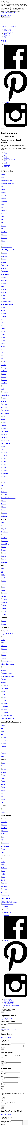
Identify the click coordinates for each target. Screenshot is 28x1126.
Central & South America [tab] (10, 159)
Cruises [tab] (5, 160)
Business (3, 1071)
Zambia (3, 510)
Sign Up (13, 26)
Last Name (3, 1061)
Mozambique (5, 395)
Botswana (4, 238)
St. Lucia (3, 467)
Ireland (3, 353)
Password (3, 1026)
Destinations (7, 33)
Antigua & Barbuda (7, 183)
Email (2, 1076)
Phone (2, 1086)
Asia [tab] (5, 155)
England (3, 316)
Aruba (3, 189)
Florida (3, 328)
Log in (2, 1027)
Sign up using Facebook (7, 1037)
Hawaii (3, 347)
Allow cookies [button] (8, 14)
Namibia (3, 401)
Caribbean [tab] (6, 158)
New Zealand (5, 413)
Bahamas (4, 201)
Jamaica (3, 365)
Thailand (4, 492)
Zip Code (3, 1084)
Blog (5, 36)
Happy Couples (7, 35)
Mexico (3, 389)
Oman (3, 419)
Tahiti (2, 486)
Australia (4, 195)
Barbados (4, 214)
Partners (6, 906)
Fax (1, 1088)
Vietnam (3, 504)
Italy (2, 359)
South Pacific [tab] (7, 165)
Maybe (4, 1100)
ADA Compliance (8, 1003)
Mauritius (4, 383)
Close (2, 129)
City (2, 1081)
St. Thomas (4, 480)
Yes (3, 1097)
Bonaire (3, 226)
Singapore (4, 437)
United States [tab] (7, 166)
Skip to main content (6, 15)
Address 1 (3, 1078)
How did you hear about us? (8, 1103)
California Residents (9, 1001)
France (3, 334)
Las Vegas (4, 371)
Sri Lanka (4, 455)
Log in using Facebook (6, 1019)
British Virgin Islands (7, 250)
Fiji (2, 322)
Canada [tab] (5, 156)
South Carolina (5, 443)
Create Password (5, 1045)
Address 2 (3, 1080)
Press (5, 911)
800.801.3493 (4, 26)
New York (4, 407)
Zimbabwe (4, 516)
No (3, 1099)
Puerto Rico (4, 431)
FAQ (5, 37)
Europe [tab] (5, 162)
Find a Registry (7, 30)
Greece (3, 341)
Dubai (3, 310)
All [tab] (4, 152)
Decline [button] (3, 14)
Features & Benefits (8, 32)
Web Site (3, 1089)
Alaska (3, 177)
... (4, 167)
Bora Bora (4, 232)
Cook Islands (5, 274)
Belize (2, 220)
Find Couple (4, 1063)
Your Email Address (5, 1044)
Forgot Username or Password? (8, 1029)
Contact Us (6, 908)
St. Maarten (4, 473)
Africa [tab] (5, 153)
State (2, 1083)
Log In (2, 40)
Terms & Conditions (9, 1002)
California (4, 256)
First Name (3, 1060)
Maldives (3, 377)
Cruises (3, 286)
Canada (3, 262)
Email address (4, 1024)
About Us (6, 909)
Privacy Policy (7, 999)
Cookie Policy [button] (4, 1)
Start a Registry (7, 29)
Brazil (2, 244)
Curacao (3, 292)
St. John (3, 461)
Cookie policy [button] (4, 12)
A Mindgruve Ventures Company (12, 1005)
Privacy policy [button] (11, 12)
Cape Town (4, 268)
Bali (2, 207)
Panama (3, 425)
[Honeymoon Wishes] (14, 25)
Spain (2, 449)
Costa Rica (4, 280)
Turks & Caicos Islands (8, 498)
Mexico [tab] (5, 163)
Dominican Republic (7, 304)
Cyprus (3, 298)
